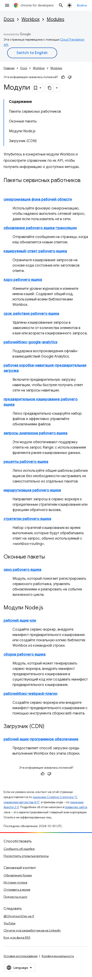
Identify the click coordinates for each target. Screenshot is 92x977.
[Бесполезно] (69, 77)
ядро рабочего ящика (23, 279)
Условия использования (21, 956)
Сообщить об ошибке (19, 849)
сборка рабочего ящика (25, 654)
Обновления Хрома (18, 875)
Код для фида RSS (17, 938)
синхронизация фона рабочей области (38, 199)
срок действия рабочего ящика (31, 313)
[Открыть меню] (7, 5)
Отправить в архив (17, 890)
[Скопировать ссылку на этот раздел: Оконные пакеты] (49, 557)
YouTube (9, 923)
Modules (55, 19)
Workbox (30, 19)
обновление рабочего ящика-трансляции (40, 228)
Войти (82, 5)
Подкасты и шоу (15, 897)
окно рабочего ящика (22, 569)
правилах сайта (76, 807)
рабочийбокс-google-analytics (30, 342)
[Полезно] (63, 77)
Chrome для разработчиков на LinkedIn (32, 930)
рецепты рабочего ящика (26, 462)
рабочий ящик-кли (20, 620)
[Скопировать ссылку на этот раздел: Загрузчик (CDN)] (48, 726)
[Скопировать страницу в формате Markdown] (50, 88)
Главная (9, 68)
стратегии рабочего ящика (27, 519)
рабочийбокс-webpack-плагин (30, 693)
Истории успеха (15, 882)
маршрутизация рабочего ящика (32, 490)
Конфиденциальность (58, 956)
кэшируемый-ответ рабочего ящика (35, 251)
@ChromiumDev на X (19, 916)
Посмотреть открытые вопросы (26, 856)
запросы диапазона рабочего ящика (35, 433)
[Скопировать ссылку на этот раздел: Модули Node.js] (47, 608)
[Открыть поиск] (61, 5)
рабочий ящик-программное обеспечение (41, 739)
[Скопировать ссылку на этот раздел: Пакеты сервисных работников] (8, 187)
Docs (9, 19)
